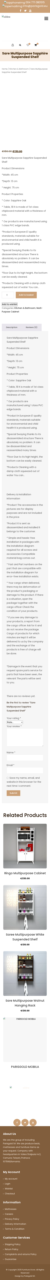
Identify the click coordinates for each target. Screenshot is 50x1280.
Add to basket (26, 294)
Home (5, 69)
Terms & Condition (14, 1228)
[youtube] (30, 11)
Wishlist (9, 1188)
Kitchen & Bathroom (19, 69)
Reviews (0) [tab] (31, 327)
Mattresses (10, 1209)
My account (11, 1178)
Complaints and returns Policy (21, 1254)
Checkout (10, 1193)
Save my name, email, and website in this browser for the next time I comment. (24, 782)
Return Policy (11, 1249)
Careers (9, 1214)
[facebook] (20, 11)
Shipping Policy (13, 1244)
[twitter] (25, 11)
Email (10, 765)
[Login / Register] (13, 45)
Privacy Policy (12, 1219)
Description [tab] (11, 327)
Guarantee (10, 1259)
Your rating (14, 718)
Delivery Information (15, 1224)
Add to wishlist (9, 304)
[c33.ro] (13, 26)
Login (7, 1183)
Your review (14, 726)
